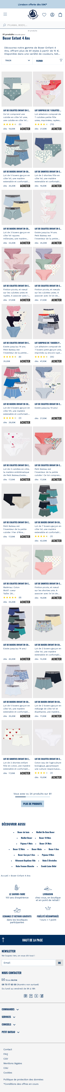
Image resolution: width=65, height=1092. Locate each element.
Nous (11, 980)
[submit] (4, 25)
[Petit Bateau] (33, 19)
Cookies (7, 1072)
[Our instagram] (25, 996)
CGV (5, 1058)
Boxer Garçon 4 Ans (26, 854)
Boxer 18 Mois (45, 837)
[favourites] (44, 15)
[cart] (60, 15)
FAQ (5, 1054)
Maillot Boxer (26, 837)
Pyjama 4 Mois (26, 843)
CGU (5, 1068)
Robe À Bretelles (49, 860)
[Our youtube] (36, 996)
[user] (52, 15)
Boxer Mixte (37, 849)
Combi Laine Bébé (48, 866)
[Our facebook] (41, 996)
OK (59, 963)
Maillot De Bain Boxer (45, 832)
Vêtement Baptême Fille (25, 860)
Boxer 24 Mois (45, 843)
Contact (7, 1049)
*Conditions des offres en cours (20, 1084)
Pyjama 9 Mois (48, 854)
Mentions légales (12, 1063)
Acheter (25, 129)
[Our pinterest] (31, 996)
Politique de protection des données (23, 1079)
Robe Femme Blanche (25, 866)
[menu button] (7, 14)
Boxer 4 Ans (54, 849)
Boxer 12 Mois (19, 849)
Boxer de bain (23, 832)
